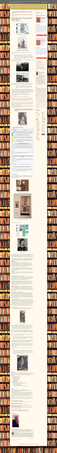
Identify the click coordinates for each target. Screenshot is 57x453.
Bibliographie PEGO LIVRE (38, 139)
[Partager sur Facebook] (28, 429)
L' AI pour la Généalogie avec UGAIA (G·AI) (38, 114)
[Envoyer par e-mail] (26, 429)
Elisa (45, 99)
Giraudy (42, 88)
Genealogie (37, 89)
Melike (40, 93)
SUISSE (37, 94)
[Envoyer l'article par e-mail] (24, 429)
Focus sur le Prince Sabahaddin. (40, 65)
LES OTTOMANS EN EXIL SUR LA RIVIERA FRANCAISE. (43, 118)
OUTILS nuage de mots (38, 126)
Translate (41, 13)
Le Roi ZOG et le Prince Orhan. (43, 126)
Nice (36, 88)
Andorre (44, 98)
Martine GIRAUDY (39, 100)
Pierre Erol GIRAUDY (43, 92)
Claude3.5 (43, 99)
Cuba (43, 90)
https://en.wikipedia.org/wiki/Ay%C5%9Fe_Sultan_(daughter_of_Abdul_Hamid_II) (21, 401)
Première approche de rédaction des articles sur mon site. (43, 122)
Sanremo (40, 101)
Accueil (20, 438)
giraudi (41, 90)
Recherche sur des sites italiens (38, 133)
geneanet (40, 98)
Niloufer (44, 93)
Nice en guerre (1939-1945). (40, 64)
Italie (44, 94)
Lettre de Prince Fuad (44, 132)
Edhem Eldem (40, 103)
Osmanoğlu (37, 97)
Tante (39, 106)
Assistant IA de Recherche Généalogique (38, 122)
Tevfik (14, 431)
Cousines (37, 103)
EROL (36, 92)
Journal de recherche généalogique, (38, 137)
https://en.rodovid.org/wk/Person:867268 (16, 222)
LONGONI (37, 93)
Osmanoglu (40, 95)
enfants (43, 107)
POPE (39, 97)
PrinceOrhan (37, 101)
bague (38, 107)
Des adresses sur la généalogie (38, 128)
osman (41, 89)
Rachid (43, 95)
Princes (42, 97)
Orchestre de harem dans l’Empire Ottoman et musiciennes (40, 67)
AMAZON (40, 99)
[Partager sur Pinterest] (29, 429)
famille (39, 94)
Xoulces (42, 106)
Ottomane (43, 91)
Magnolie (39, 104)
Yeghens (36, 107)
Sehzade (12, 431)
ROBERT (44, 104)
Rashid (37, 98)
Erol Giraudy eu (38, 116)
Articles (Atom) (16, 439)
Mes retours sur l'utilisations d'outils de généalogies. (38, 124)
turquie (45, 89)
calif (39, 92)
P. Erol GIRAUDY (41, 72)
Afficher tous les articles (29, 11)
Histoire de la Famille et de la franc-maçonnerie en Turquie (41, 68)
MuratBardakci (43, 96)
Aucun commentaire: (22, 429)
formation (37, 99)
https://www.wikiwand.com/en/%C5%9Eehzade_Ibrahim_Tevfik (22, 96)
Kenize (36, 104)
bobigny (41, 107)
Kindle (36, 96)
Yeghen (44, 106)
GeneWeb (44, 103)
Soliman (44, 101)
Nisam (41, 104)
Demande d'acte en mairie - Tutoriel (38, 135)
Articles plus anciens (31, 438)
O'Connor (44, 100)
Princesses (44, 97)
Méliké (36, 95)
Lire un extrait (42, 22)
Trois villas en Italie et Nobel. (43, 124)
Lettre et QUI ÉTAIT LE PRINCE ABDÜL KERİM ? (43, 129)
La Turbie (39, 96)
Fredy (42, 94)
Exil (37, 90)
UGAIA (37, 115)
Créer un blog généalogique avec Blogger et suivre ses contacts (38, 130)
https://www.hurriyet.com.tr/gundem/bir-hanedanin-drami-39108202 (19, 410)
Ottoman (39, 91)
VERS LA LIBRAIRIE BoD (41, 35)
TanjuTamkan (37, 106)
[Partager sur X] (27, 429)
